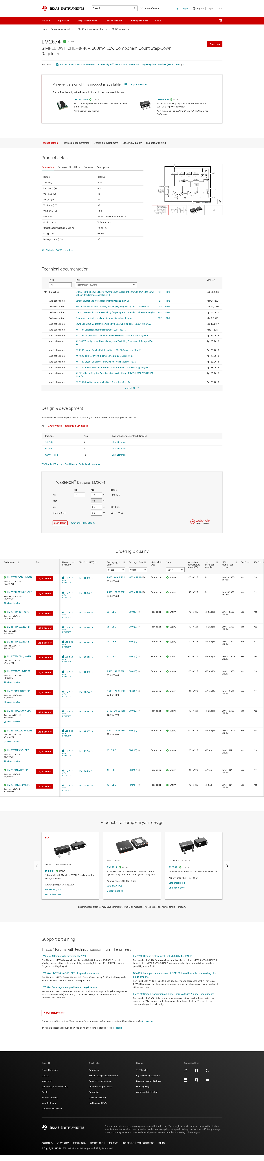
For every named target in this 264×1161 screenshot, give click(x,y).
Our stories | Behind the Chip (55, 1086)
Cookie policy (63, 1143)
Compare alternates (138, 84)
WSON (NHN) (51, 455)
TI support (117, 1028)
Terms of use (112, 1143)
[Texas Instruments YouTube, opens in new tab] (207, 1081)
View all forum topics (54, 1013)
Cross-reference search (100, 1081)
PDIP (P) (49, 448)
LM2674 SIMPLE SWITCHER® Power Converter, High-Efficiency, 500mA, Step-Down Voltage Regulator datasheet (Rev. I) (117, 64)
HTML (186, 64)
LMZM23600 (81, 99)
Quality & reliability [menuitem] (113, 20)
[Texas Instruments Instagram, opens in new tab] (185, 1071)
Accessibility (47, 1143)
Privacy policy (79, 1143)
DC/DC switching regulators (91, 29)
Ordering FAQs (143, 1086)
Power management (60, 29)
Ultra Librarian (119, 442)
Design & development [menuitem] (87, 20)
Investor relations (50, 1097)
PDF (178, 64)
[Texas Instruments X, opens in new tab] (207, 1071)
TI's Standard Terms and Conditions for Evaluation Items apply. (71, 464)
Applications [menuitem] (63, 20)
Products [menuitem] (46, 20)
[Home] (63, 8)
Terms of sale (96, 1143)
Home (44, 29)
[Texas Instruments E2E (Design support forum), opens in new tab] (196, 1081)
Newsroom (47, 1081)
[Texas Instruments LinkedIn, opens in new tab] (185, 1081)
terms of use (148, 1021)
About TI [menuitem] (159, 20)
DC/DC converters (120, 29)
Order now (215, 44)
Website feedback (145, 1143)
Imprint (161, 1143)
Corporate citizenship (52, 1108)
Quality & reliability (97, 1097)
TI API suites (142, 1070)
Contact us (94, 1070)
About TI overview (50, 1070)
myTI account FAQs (98, 1103)
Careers (45, 1075)
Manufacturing (49, 1103)
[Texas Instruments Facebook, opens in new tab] (196, 1071)
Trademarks (128, 1143)
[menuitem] (220, 20)
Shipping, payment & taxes (148, 1081)
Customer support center (101, 1086)
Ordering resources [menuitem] (139, 20)
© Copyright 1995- (53, 1148)
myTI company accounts (148, 1075)
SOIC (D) (49, 442)
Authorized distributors (147, 1092)
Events (45, 1092)
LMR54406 (163, 99)
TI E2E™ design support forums (103, 1075)
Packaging (94, 1092)
